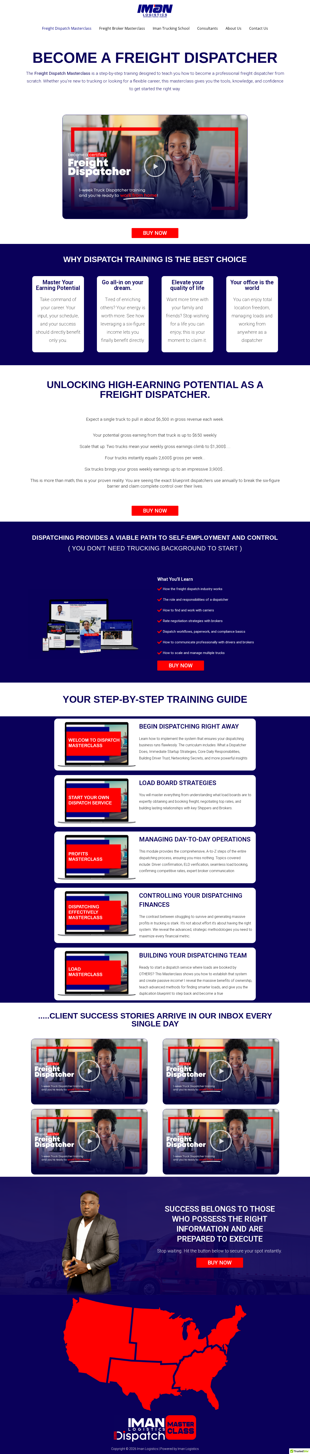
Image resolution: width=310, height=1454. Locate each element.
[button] (155, 167)
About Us (233, 28)
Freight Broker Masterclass (122, 28)
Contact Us (258, 28)
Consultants (207, 28)
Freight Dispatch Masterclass (66, 28)
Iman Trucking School (171, 28)
